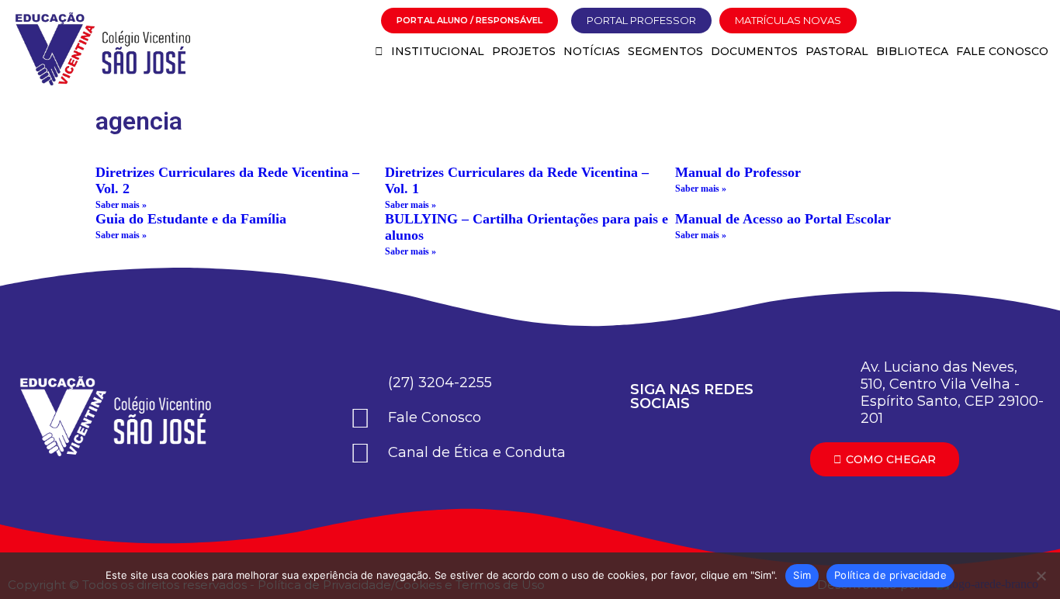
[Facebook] (885, 21)
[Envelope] (964, 21)
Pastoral (836, 51)
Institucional (437, 51)
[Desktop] (991, 21)
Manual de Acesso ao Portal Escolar (783, 219)
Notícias (591, 51)
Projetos (524, 51)
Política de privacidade (890, 575)
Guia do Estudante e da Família (190, 219)
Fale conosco (1002, 51)
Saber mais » (121, 204)
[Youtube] (911, 21)
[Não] (1040, 575)
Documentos (754, 51)
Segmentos (665, 51)
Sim (802, 575)
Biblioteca (912, 51)
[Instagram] (938, 21)
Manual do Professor (738, 172)
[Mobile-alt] (1017, 21)
